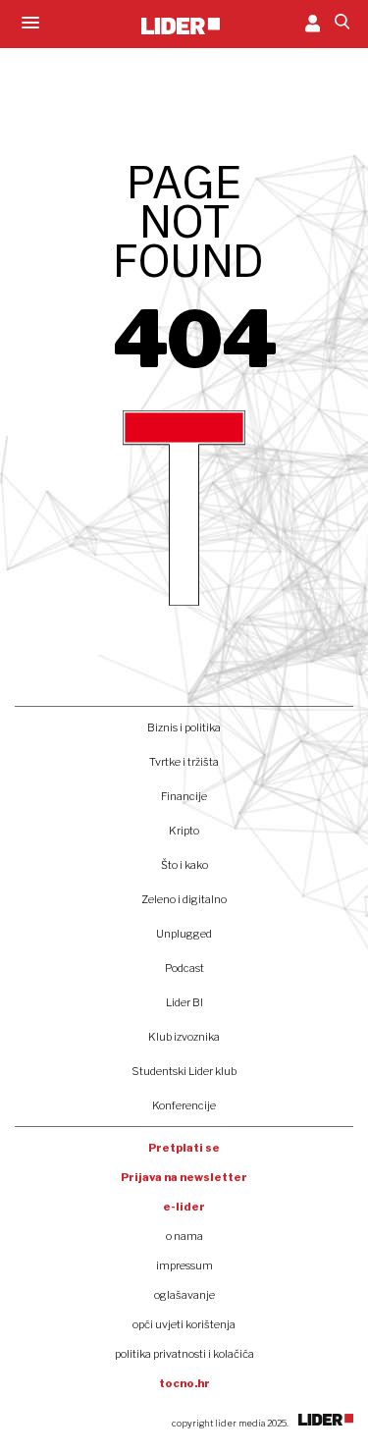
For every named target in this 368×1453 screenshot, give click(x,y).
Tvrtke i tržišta (184, 762)
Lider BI (184, 1002)
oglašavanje (184, 1295)
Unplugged (184, 934)
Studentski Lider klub (184, 1071)
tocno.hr (184, 1383)
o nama (184, 1236)
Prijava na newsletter (184, 1177)
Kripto (184, 830)
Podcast (184, 968)
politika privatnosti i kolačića (184, 1354)
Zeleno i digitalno (184, 899)
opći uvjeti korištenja (184, 1324)
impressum (184, 1265)
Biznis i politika (184, 727)
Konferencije (184, 1105)
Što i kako (184, 865)
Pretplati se (184, 1148)
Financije (184, 796)
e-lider (184, 1206)
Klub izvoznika (184, 1037)
